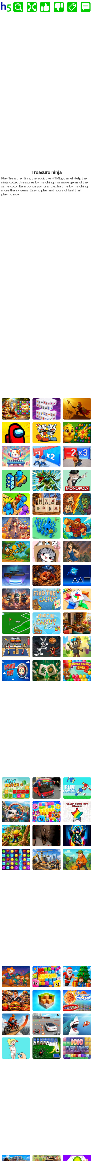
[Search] (18, 7)
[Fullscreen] (32, 7)
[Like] (45, 7)
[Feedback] (86, 7)
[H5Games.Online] (6, 7)
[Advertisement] (46, 245)
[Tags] (72, 7)
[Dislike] (59, 7)
